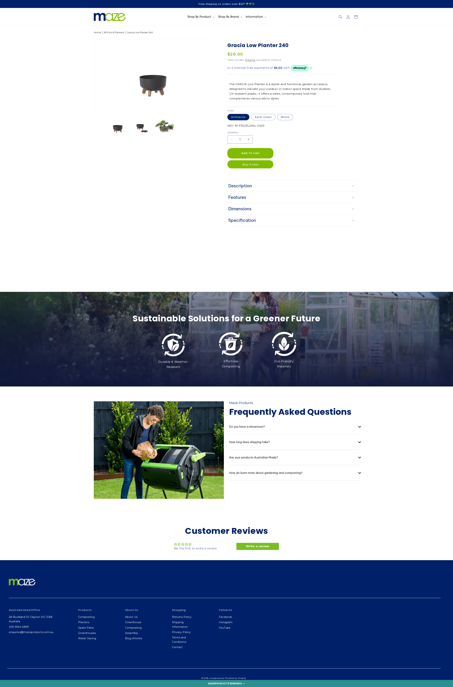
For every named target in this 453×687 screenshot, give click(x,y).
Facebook (225, 617)
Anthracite (238, 117)
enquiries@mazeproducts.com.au (31, 632)
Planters (83, 622)
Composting (86, 617)
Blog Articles (133, 638)
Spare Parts (86, 627)
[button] (226, 683)
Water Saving (87, 638)
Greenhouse (133, 622)
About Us (131, 617)
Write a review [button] (257, 546)
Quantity (232, 132)
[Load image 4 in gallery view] (141, 125)
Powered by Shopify (235, 678)
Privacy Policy (181, 632)
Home (97, 32)
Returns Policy (181, 617)
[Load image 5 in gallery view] (165, 125)
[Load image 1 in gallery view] (118, 125)
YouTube (224, 627)
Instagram (226, 622)
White (285, 117)
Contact (177, 647)
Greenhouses (87, 633)
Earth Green (263, 117)
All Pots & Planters (114, 32)
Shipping (250, 60)
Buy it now (250, 164)
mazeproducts (217, 678)
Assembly (131, 633)
